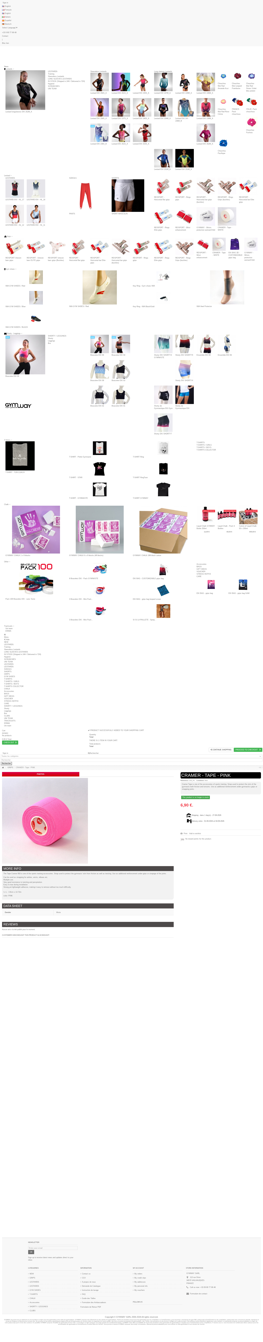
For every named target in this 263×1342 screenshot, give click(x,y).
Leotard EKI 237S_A (120, 118)
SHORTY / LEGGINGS (57, 336)
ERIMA (8, 631)
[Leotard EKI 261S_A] (121, 82)
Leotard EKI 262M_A (205, 144)
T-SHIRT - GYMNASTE (78, 498)
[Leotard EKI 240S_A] (142, 107)
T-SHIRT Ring (138, 457)
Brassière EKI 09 (97, 380)
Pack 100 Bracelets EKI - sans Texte (20, 599)
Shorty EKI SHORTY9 (184, 355)
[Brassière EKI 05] (25, 354)
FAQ (83, 1294)
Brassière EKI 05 (12, 376)
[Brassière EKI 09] (99, 369)
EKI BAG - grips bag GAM (238, 593)
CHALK (7, 689)
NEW (6, 642)
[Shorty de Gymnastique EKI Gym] (163, 395)
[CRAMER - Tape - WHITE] (227, 216)
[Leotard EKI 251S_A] (121, 133)
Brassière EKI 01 (118, 406)
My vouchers (139, 1290)
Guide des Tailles (89, 1298)
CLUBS (7, 716)
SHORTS (115, 178)
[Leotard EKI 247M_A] (163, 82)
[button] (9, 626)
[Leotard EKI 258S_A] (99, 107)
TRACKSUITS (9, 721)
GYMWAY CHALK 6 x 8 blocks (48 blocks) (86, 555)
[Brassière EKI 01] (121, 395)
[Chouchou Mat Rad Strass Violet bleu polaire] (252, 76)
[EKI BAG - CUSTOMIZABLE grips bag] (163, 570)
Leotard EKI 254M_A (162, 118)
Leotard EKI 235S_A (141, 93)
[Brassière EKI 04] (121, 344)
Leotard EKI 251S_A (120, 144)
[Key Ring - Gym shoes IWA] (163, 277)
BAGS (199, 567)
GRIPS (7, 674)
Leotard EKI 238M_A (205, 118)
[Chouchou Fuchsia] (252, 122)
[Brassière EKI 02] (99, 395)
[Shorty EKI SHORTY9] (184, 344)
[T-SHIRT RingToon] (163, 469)
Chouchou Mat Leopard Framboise (237, 85)
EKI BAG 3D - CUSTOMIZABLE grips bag (235, 255)
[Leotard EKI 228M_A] (184, 82)
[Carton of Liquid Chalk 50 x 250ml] (248, 515)
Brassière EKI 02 (97, 406)
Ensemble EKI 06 (225, 355)
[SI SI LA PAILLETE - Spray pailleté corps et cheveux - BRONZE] (163, 611)
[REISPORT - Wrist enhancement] (184, 216)
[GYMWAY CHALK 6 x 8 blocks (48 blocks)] (99, 530)
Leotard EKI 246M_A (205, 93)
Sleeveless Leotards (56, 76)
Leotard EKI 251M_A (162, 169)
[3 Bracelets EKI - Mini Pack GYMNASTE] (99, 590)
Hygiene (51, 84)
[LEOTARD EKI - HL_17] (14, 188)
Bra (49, 343)
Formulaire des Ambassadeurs (94, 1302)
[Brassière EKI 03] (121, 369)
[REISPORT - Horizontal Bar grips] (163, 186)
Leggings (51, 341)
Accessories (201, 564)
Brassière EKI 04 (118, 355)
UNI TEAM (52, 89)
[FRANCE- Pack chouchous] (237, 101)
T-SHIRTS (201, 442)
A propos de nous (89, 1282)
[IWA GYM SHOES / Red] (35, 277)
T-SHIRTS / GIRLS (204, 445)
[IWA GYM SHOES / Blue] (35, 298)
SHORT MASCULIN (120, 214)
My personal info (141, 1286)
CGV (84, 1278)
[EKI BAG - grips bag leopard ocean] (163, 590)
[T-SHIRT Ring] (163, 448)
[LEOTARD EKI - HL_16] (36, 188)
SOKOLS (73, 178)
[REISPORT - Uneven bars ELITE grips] (36, 247)
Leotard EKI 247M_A (162, 93)
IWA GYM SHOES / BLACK (16, 327)
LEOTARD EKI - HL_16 (36, 200)
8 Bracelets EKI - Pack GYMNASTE (83, 578)
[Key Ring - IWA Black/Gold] (163, 298)
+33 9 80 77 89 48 (9, 32)
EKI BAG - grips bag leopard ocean (147, 599)
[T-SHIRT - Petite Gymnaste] (99, 448)
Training (51, 74)
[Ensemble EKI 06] (227, 344)
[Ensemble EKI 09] (206, 344)
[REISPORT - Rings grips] (184, 186)
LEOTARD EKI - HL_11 (36, 225)
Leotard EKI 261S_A (120, 93)
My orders (138, 1274)
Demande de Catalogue (91, 1286)
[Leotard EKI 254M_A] (163, 107)
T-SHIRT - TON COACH (15, 472)
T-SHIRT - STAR (75, 477)
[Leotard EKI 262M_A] (206, 133)
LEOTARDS (52, 71)
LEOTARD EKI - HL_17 (14, 200)
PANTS (72, 214)
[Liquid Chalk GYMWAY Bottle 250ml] (206, 515)
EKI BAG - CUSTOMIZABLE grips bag (148, 578)
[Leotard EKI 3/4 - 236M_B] (184, 107)
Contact (5, 36)
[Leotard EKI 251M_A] (163, 158)
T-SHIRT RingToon (140, 477)
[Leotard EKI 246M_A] (206, 82)
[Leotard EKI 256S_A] (99, 82)
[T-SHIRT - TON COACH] (20, 455)
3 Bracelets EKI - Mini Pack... (81, 599)
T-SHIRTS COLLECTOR (206, 450)
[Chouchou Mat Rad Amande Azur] (223, 76)
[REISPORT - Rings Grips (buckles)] (227, 186)
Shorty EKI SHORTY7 (163, 434)
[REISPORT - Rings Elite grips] (163, 216)
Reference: (184, 780)
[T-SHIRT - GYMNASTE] (99, 489)
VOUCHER (201, 571)
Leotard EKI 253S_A (141, 144)
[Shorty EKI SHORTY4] (184, 369)
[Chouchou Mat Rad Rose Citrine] (223, 101)
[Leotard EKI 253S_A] (142, 133)
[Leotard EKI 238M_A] (206, 107)
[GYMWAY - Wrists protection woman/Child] (206, 216)
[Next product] (260, 767)
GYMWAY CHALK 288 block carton (147, 555)
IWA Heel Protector (204, 306)
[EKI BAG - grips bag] (211, 584)
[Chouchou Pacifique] (223, 143)
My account (138, 1268)
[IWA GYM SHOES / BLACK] (35, 318)
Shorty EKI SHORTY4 (184, 380)
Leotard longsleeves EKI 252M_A (18, 112)
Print (185, 833)
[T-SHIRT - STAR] (99, 469)
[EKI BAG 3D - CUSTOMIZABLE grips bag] (235, 244)
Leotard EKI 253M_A (183, 169)
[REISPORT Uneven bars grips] (14, 247)
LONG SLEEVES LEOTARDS (60, 79)
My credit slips (140, 1278)
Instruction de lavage (90, 1290)
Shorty (50, 338)
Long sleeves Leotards (163, 71)
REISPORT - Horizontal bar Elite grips (246, 199)
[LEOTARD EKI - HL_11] (36, 214)
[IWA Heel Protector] (227, 287)
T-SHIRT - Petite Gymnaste (80, 457)
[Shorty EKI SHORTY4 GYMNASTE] (163, 344)
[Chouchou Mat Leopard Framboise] (237, 76)
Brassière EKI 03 (118, 380)
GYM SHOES (9, 676)
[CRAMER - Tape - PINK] (45, 821)
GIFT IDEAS (202, 569)
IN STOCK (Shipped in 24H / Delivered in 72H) (66, 81)
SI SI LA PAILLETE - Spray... (144, 620)
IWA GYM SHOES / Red (15, 286)
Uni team (9, 628)
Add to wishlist (195, 833)
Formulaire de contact (198, 1294)
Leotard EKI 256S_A (98, 93)
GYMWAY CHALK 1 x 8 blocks (17, 555)
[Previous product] (259, 767)
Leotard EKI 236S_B (98, 144)
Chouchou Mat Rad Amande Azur (223, 85)
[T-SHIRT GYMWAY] (163, 489)
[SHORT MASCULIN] (128, 195)
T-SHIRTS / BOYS (204, 447)
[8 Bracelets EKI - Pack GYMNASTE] (99, 570)
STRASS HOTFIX (204, 574)
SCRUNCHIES (54, 86)
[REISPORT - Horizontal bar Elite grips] (248, 186)
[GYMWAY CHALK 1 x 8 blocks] (35, 530)
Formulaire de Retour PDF (90, 1307)
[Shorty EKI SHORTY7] (163, 422)
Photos (40, 774)
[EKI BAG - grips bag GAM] (243, 584)
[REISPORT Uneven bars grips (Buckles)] (57, 247)
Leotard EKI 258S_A (98, 118)
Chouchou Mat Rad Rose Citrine (223, 111)
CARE (199, 576)
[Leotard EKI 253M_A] (184, 158)
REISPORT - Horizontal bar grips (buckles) (204, 199)
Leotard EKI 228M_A (183, 93)
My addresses (140, 1282)
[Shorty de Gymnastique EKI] (184, 395)
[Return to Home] (3, 767)
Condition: (200, 780)
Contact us (86, 1274)
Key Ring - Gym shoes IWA (144, 286)
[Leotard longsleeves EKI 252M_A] (25, 90)
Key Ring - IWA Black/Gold (143, 306)
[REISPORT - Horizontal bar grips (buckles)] (206, 186)
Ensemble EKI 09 (204, 355)
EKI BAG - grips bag (205, 593)
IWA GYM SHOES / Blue (15, 306)
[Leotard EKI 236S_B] (99, 133)
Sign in (5, 3)
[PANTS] (85, 195)
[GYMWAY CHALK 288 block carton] (163, 530)
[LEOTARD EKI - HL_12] (14, 214)
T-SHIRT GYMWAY (140, 498)
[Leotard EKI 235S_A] (142, 82)
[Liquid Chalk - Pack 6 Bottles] (227, 515)
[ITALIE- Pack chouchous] (252, 101)
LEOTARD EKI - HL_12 (14, 225)
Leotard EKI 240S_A (141, 118)
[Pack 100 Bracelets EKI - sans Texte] (35, 580)
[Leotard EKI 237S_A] (121, 107)
